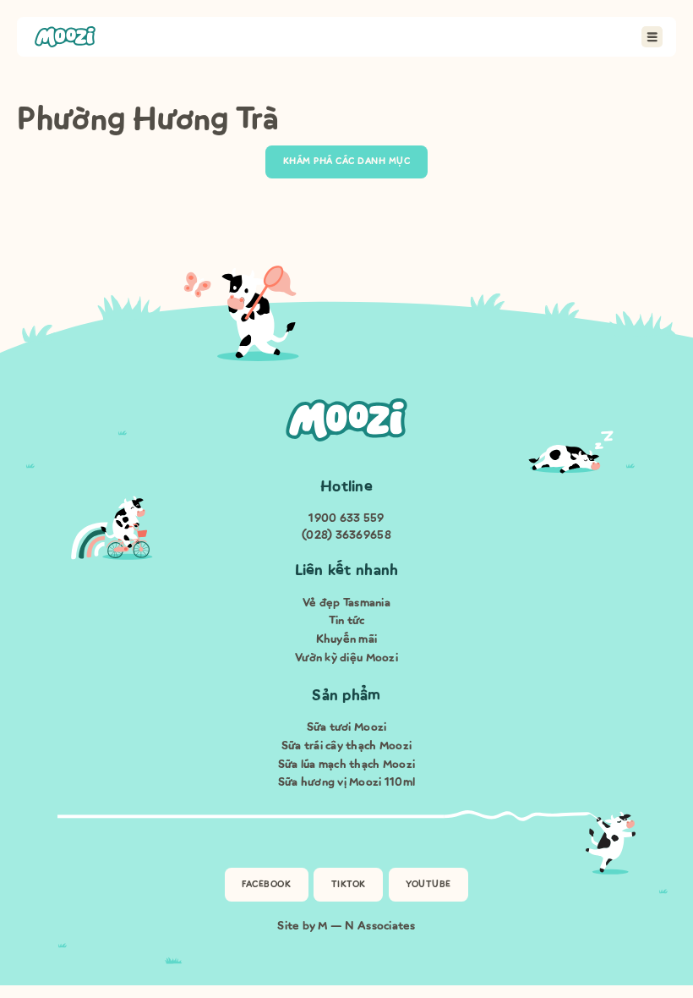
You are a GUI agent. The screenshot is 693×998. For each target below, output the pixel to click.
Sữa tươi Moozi (347, 727)
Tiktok (348, 884)
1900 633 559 (346, 518)
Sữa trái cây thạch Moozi (346, 745)
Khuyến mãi (347, 639)
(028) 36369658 (346, 535)
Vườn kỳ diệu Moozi (346, 657)
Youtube (428, 884)
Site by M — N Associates (346, 925)
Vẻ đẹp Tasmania (346, 602)
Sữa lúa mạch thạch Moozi (346, 764)
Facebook (266, 884)
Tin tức (347, 620)
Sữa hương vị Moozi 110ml (346, 782)
